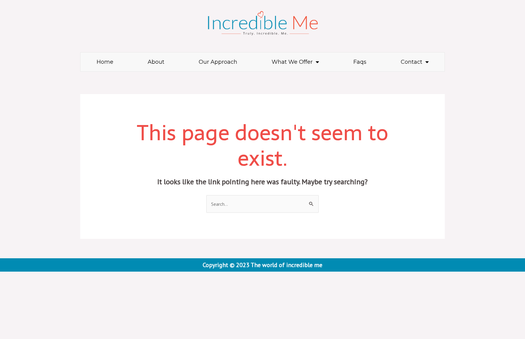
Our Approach (218, 62)
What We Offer (292, 62)
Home (105, 62)
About (156, 62)
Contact (411, 62)
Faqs (359, 62)
